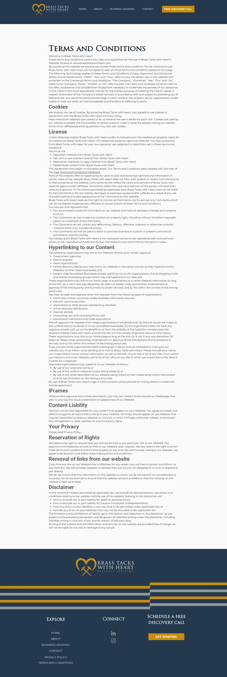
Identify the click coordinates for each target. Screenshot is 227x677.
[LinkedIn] (113, 633)
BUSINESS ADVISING (56, 644)
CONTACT (55, 650)
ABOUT (55, 638)
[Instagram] (113, 640)
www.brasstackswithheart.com (92, 63)
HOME (55, 632)
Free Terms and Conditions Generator (77, 172)
